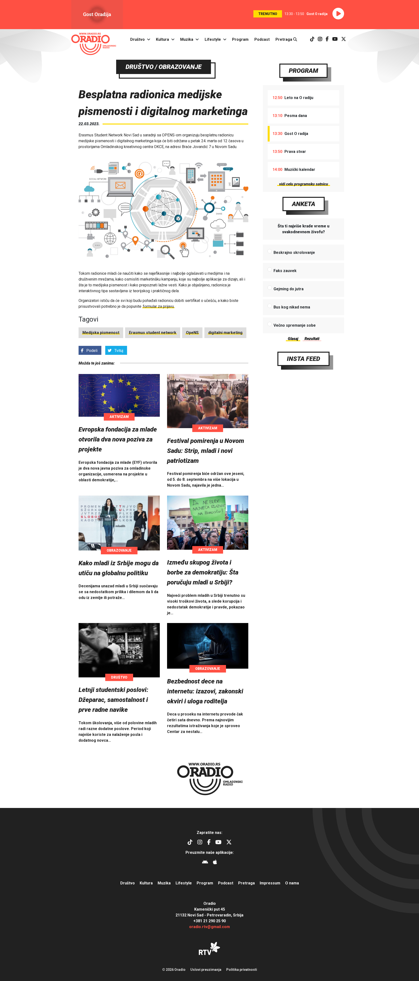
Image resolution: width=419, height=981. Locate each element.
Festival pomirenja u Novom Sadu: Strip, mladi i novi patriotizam (205, 450)
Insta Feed (303, 358)
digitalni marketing (225, 332)
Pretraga (284, 39)
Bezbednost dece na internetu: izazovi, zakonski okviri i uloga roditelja (205, 691)
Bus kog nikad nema (292, 307)
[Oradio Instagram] (320, 39)
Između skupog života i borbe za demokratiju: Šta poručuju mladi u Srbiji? (202, 572)
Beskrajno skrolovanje (294, 252)
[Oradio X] (343, 39)
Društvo (137, 39)
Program (240, 39)
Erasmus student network (152, 332)
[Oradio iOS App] (215, 862)
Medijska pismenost (100, 332)
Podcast (262, 39)
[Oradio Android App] (205, 862)
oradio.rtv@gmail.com (209, 926)
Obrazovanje (119, 550)
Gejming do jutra (289, 289)
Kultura (162, 39)
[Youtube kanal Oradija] (334, 39)
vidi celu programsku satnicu (303, 184)
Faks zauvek (285, 270)
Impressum (270, 883)
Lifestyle (213, 39)
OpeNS (192, 332)
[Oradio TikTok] (312, 39)
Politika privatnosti (241, 970)
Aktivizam (119, 417)
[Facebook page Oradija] (327, 39)
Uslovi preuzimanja (205, 970)
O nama (292, 883)
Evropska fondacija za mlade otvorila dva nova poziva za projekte (118, 439)
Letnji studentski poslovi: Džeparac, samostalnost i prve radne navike (113, 699)
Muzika (186, 39)
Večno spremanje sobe (295, 325)
